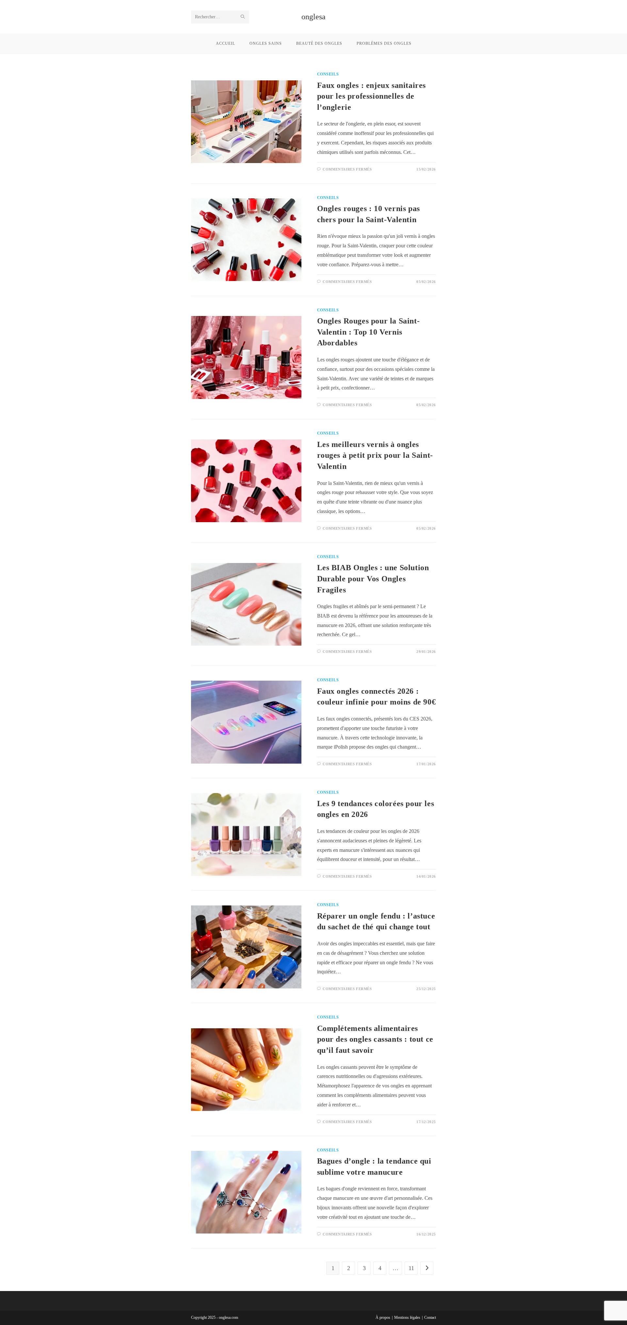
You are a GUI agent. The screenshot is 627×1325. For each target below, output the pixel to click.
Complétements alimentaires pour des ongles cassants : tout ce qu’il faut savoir (375, 1039)
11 (411, 1268)
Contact (430, 1317)
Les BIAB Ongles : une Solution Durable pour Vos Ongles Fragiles (373, 578)
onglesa (313, 16)
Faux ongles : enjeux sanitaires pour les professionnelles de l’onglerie (371, 96)
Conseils (328, 74)
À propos (383, 1317)
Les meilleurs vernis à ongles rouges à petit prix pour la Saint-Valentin (375, 455)
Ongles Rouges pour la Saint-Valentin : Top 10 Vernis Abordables (368, 332)
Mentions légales (407, 1317)
